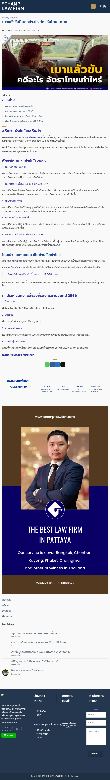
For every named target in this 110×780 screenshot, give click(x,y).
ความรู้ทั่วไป (13, 18)
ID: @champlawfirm (79, 390)
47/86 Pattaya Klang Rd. (95, 390)
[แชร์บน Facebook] (52, 364)
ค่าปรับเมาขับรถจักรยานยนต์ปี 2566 (24, 121)
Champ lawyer (32, 30)
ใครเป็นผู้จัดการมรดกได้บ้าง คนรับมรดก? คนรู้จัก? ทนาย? (40, 652)
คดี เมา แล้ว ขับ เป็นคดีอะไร (19, 106)
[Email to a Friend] (62, 364)
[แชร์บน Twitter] (57, 364)
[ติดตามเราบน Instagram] (9, 729)
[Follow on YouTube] (19, 729)
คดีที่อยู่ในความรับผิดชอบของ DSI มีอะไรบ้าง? (34, 661)
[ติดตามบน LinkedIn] (14, 729)
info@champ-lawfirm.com (47, 390)
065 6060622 (63, 389)
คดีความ (5, 18)
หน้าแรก (6, 600)
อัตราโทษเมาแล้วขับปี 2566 (19, 111)
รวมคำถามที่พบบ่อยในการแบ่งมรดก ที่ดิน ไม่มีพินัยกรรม (39, 642)
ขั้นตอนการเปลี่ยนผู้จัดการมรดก (27, 670)
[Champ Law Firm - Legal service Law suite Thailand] (16, 6)
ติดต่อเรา (7, 616)
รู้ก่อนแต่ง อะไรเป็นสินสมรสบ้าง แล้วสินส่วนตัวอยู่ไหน (68, 725)
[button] (93, 6)
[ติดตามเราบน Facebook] (4, 729)
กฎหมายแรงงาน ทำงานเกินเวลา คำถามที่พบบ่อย (35, 633)
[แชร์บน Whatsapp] (47, 364)
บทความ (6, 611)
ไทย (101, 6)
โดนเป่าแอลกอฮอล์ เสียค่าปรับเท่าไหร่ (24, 116)
